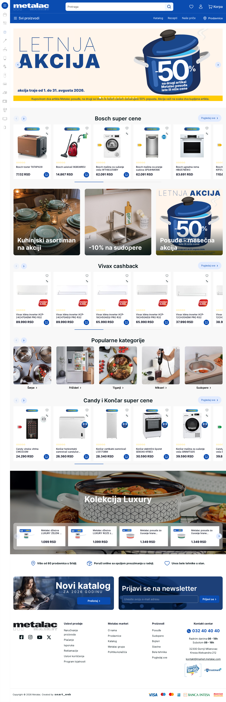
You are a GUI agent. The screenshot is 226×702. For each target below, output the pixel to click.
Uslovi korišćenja (74, 656)
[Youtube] (39, 637)
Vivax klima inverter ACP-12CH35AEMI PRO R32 (190, 316)
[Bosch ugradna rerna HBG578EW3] (192, 143)
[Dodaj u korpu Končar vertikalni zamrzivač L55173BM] (126, 456)
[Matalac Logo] (35, 625)
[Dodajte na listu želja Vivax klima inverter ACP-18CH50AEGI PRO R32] (167, 276)
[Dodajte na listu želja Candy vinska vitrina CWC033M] (47, 410)
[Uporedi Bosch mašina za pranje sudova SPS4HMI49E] (167, 134)
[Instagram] (30, 637)
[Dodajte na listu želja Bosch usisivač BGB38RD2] (87, 128)
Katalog (158, 18)
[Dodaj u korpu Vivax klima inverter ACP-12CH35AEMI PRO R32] (206, 322)
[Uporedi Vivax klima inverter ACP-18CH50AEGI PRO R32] (167, 281)
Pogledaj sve (159, 657)
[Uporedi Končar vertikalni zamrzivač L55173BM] (127, 416)
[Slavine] (5, 66)
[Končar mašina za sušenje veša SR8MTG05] (192, 425)
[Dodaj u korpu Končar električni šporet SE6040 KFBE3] (166, 456)
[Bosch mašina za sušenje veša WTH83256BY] (112, 143)
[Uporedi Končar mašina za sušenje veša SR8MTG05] (207, 416)
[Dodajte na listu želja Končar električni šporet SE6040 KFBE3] (167, 410)
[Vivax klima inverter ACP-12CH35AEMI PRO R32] (192, 291)
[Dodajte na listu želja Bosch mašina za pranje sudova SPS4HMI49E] (167, 128)
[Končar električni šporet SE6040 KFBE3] (152, 425)
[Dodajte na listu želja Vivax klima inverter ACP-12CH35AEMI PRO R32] (207, 276)
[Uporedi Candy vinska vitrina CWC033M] (47, 416)
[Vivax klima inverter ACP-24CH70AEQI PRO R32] (72, 291)
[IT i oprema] (5, 136)
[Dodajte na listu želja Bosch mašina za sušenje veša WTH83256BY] (127, 128)
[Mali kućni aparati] (5, 92)
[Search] (169, 7)
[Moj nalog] (201, 7)
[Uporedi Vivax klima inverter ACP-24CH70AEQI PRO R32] (87, 281)
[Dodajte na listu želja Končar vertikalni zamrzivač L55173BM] (127, 410)
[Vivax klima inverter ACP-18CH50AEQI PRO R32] (112, 291)
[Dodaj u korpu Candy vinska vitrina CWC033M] (46, 456)
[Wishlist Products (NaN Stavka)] (191, 7)
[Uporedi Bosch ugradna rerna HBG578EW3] (207, 134)
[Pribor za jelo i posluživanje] (5, 23)
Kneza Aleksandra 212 (203, 652)
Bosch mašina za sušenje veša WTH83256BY (110, 168)
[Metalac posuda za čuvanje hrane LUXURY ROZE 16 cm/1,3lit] (130, 536)
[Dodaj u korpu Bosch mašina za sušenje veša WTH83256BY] (126, 174)
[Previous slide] (18, 65)
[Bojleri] (5, 58)
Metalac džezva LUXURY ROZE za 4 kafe (102, 532)
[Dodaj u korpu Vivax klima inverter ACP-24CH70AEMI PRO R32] (46, 322)
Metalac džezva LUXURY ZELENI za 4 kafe (51, 532)
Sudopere (158, 635)
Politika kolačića (117, 652)
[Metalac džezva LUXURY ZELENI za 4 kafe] (29, 536)
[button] (100, 98)
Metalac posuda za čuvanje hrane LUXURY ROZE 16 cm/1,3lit (150, 532)
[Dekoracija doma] (5, 145)
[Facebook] (21, 637)
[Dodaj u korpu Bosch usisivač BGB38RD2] (86, 174)
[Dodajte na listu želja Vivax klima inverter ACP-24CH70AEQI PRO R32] (87, 276)
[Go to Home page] (31, 6)
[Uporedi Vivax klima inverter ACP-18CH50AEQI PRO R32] (127, 281)
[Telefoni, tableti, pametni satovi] (5, 127)
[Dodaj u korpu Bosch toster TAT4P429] (46, 174)
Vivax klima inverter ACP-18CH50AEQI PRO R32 (110, 316)
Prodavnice (114, 635)
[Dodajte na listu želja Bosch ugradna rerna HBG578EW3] (207, 128)
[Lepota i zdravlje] (5, 110)
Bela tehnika (159, 652)
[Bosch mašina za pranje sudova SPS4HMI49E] (152, 143)
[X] (49, 637)
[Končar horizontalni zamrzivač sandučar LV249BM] (72, 425)
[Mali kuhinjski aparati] (5, 101)
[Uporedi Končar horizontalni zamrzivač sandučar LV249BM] (87, 416)
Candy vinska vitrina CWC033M (27, 450)
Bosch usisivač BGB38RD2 (71, 166)
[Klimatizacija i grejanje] (5, 84)
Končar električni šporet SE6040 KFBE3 (149, 450)
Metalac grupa (116, 646)
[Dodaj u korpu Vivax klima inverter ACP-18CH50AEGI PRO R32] (166, 322)
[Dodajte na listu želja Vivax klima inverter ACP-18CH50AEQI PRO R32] (127, 276)
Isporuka (69, 645)
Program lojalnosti (74, 661)
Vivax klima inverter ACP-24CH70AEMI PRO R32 (30, 316)
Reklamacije (71, 650)
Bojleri (156, 641)
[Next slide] (218, 65)
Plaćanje (69, 639)
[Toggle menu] (5, 5)
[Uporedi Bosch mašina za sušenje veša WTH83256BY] (127, 134)
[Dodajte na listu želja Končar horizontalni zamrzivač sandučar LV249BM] (87, 410)
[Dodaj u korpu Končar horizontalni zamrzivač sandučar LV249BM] (86, 456)
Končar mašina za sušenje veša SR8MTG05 (190, 450)
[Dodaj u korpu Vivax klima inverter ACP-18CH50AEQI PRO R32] (126, 322)
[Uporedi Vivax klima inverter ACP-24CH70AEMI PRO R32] (47, 281)
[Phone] (189, 630)
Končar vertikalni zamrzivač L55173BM (111, 450)
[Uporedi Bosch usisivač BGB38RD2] (87, 134)
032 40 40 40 (206, 630)
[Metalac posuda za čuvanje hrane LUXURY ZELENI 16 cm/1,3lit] (181, 536)
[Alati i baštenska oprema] (5, 153)
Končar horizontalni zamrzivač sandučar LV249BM (67, 450)
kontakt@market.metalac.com (203, 659)
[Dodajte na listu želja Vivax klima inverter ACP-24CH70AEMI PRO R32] (47, 276)
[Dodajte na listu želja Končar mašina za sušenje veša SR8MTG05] (207, 410)
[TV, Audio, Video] (5, 119)
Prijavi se (208, 599)
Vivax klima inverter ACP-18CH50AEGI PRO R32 (150, 316)
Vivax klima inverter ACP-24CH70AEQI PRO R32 (70, 316)
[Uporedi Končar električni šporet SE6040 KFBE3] (167, 416)
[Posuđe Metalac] (5, 14)
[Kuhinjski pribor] (5, 40)
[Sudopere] (5, 49)
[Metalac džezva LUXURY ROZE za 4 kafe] (81, 536)
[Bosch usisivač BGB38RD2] (72, 143)
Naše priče (189, 18)
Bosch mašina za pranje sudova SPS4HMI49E (149, 168)
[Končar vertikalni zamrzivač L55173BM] (112, 425)
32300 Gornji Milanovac (203, 648)
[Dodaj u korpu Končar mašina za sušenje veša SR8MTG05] (206, 456)
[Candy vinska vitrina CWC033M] (32, 425)
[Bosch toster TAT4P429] (32, 143)
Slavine (156, 646)
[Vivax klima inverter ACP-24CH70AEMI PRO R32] (32, 291)
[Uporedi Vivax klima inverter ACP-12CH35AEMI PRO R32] (207, 281)
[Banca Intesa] (197, 694)
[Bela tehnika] (5, 75)
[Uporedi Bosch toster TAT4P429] (47, 134)
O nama (112, 630)
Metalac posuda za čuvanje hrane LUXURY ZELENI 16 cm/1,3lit (201, 532)
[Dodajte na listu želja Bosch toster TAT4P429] (47, 128)
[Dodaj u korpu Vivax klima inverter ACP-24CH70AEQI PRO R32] (86, 322)
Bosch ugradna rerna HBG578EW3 (187, 168)
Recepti (172, 18)
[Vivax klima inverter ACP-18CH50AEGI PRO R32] (152, 291)
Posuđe (156, 630)
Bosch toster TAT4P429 (29, 166)
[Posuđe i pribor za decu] (5, 32)
